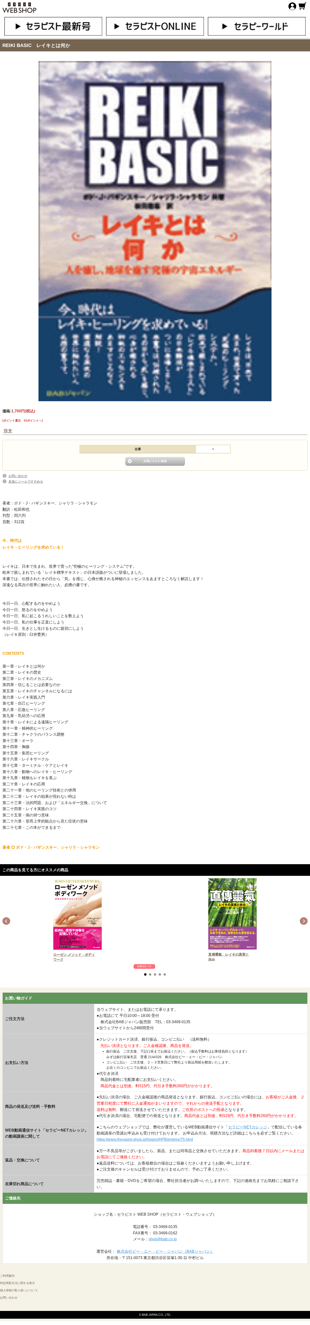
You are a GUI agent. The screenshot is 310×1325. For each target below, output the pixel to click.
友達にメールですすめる (25, 481)
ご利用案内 (7, 1275)
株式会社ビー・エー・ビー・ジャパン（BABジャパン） (165, 1251)
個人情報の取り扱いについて (19, 1290)
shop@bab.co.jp (163, 1239)
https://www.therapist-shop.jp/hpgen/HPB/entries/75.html (145, 1139)
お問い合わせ (17, 476)
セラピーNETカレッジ (247, 1127)
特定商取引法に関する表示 (17, 1283)
